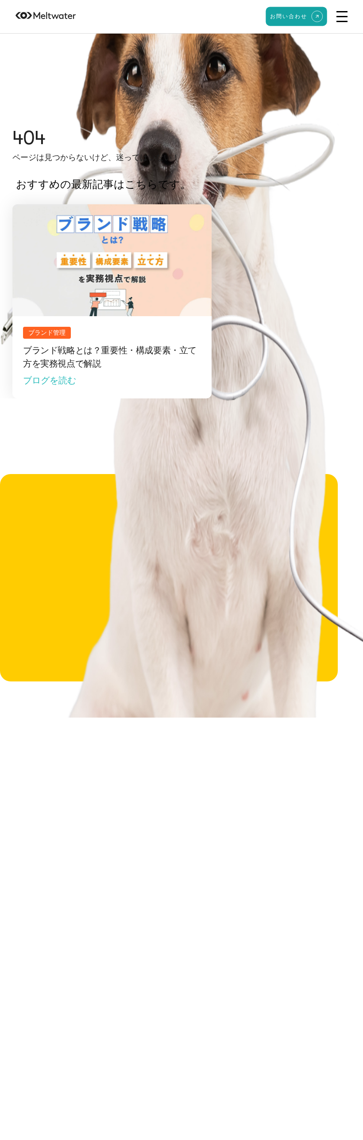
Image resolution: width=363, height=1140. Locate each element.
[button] (342, 16)
